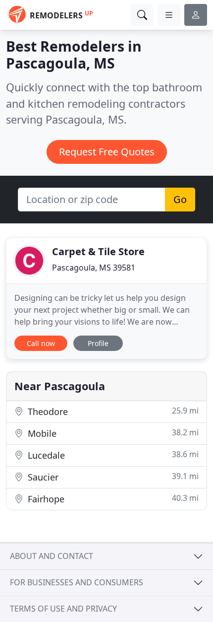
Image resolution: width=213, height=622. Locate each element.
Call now (41, 343)
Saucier (112, 477)
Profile (98, 343)
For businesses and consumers (76, 582)
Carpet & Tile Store (98, 251)
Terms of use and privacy (63, 608)
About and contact (51, 556)
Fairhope (112, 498)
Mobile (112, 433)
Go (180, 199)
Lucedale (112, 455)
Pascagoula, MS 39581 (93, 267)
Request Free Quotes (107, 151)
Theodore (112, 411)
